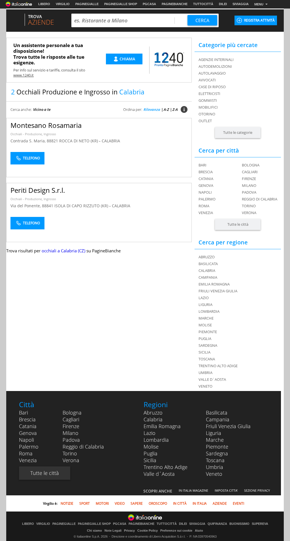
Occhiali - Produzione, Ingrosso (33, 134)
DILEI (223, 4)
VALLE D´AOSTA (212, 379)
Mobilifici (208, 107)
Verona (249, 212)
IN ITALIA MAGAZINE (193, 490)
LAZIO (204, 297)
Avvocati (207, 80)
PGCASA (149, 4)
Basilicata (216, 412)
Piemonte (217, 446)
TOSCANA (207, 359)
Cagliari (250, 171)
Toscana (215, 460)
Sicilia (150, 460)
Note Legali (113, 530)
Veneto (214, 473)
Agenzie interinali (216, 59)
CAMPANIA (208, 277)
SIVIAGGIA (241, 4)
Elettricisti (209, 93)
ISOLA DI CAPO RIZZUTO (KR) (81, 205)
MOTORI (102, 503)
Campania (217, 419)
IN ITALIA (200, 503)
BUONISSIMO (239, 523)
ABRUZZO (207, 256)
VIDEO (120, 503)
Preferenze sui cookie (176, 530)
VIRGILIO (63, 4)
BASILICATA (208, 263)
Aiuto (199, 530)
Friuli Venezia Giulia (228, 426)
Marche (215, 439)
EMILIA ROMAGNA (214, 284)
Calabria (153, 419)
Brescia (206, 171)
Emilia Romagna (162, 426)
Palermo (207, 199)
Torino (249, 205)
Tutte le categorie (237, 132)
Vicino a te (42, 109)
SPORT (84, 503)
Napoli (205, 192)
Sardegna (217, 453)
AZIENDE (220, 503)
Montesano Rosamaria (46, 125)
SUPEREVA (260, 523)
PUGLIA (205, 338)
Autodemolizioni (215, 66)
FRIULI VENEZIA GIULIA (218, 290)
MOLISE (205, 324)
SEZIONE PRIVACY (257, 490)
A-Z (166, 109)
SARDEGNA (208, 345)
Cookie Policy (147, 530)
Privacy (129, 530)
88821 (52, 140)
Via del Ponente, (26, 205)
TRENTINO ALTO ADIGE (218, 365)
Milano (249, 185)
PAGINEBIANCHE (174, 4)
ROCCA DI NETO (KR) (79, 140)
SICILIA (204, 352)
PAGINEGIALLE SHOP (120, 4)
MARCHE (206, 318)
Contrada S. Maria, (28, 140)
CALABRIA (111, 140)
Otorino (207, 114)
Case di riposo (212, 86)
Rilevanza (152, 109)
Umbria (214, 467)
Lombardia (156, 439)
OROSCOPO (158, 503)
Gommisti (208, 100)
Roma (204, 205)
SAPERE (137, 503)
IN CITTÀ (180, 503)
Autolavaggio (212, 73)
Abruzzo (153, 412)
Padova (249, 192)
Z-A (175, 109)
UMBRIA (205, 372)
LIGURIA (205, 304)
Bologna (250, 165)
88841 (47, 205)
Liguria (213, 433)
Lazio (149, 433)
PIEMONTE (208, 331)
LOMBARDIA (209, 311)
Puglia (150, 453)
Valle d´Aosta (159, 473)
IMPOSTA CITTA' (226, 490)
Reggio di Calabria (259, 199)
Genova (206, 185)
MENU (258, 4)
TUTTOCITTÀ (203, 4)
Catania (206, 178)
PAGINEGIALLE (87, 4)
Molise (151, 446)
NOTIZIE (67, 503)
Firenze (249, 178)
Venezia (206, 212)
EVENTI (238, 503)
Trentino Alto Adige (165, 467)
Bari (202, 165)
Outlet (205, 120)
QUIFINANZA (217, 523)
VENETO (205, 386)
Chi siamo (94, 530)
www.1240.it (23, 75)
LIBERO (44, 4)
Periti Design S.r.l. (37, 190)
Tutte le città (237, 224)
